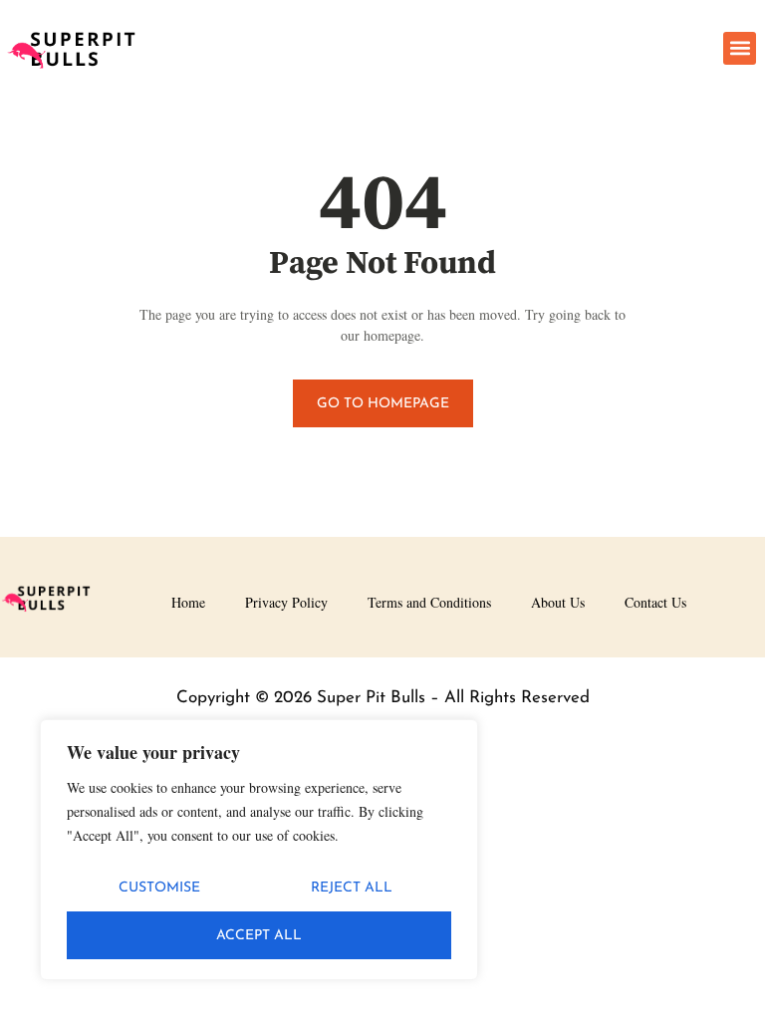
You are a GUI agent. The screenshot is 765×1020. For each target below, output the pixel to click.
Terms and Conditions (429, 602)
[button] (739, 48)
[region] (259, 849)
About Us (558, 602)
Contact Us (655, 602)
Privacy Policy (286, 602)
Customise (159, 888)
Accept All (259, 935)
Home (188, 602)
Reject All (351, 888)
